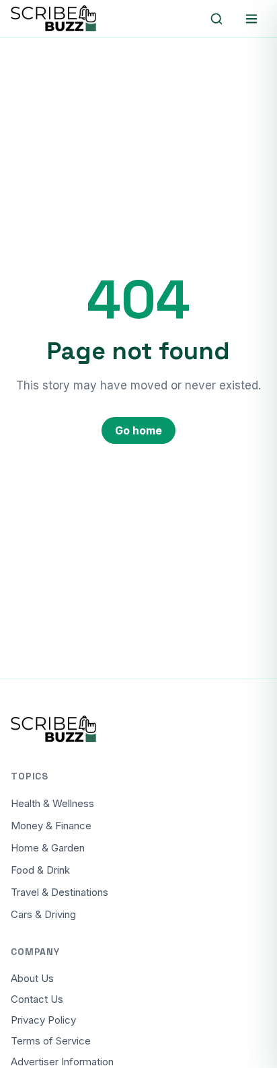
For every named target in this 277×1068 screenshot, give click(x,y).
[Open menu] (251, 19)
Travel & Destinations (59, 892)
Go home (138, 430)
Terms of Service (51, 1040)
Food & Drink (40, 870)
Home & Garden (48, 847)
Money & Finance (51, 825)
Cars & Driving (43, 914)
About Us (32, 978)
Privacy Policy (43, 1020)
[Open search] (216, 19)
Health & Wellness (52, 803)
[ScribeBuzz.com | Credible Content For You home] (71, 18)
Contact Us (37, 999)
